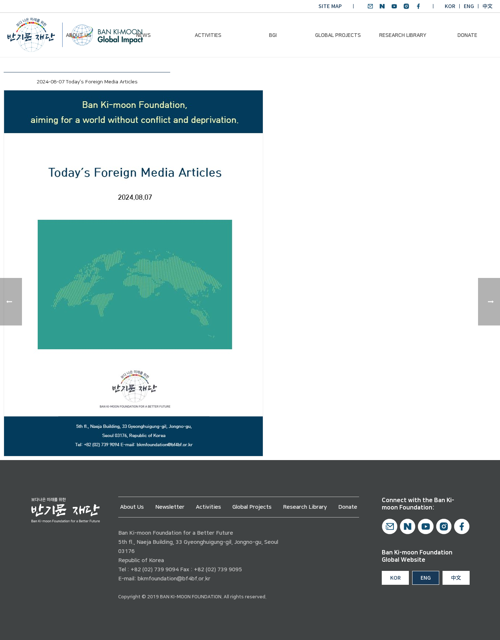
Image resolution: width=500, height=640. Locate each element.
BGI (273, 35)
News (143, 35)
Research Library (402, 35)
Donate (467, 35)
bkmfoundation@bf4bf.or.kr (174, 579)
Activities (208, 35)
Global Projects (338, 35)
